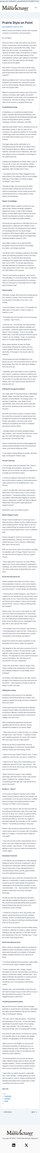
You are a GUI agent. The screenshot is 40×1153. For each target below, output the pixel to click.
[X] (26, 1145)
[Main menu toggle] (36, 7)
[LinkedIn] (13, 1145)
